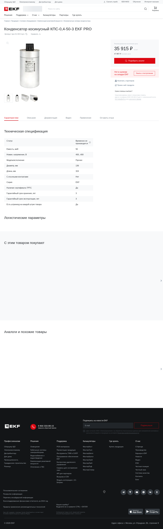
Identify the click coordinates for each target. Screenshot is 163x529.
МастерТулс (87, 450)
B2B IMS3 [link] (125, 2)
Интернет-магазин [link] (152, 2)
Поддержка (21, 15)
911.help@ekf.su (120, 99)
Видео (137, 460)
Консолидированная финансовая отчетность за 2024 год (25, 501)
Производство (140, 450)
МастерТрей (88, 460)
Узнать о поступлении (144, 73)
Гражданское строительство (15, 463)
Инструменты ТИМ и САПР (67, 453)
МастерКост (87, 447)
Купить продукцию (116, 447)
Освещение (35, 447)
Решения (8, 15)
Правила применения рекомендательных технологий (24, 507)
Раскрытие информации (12, 494)
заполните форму (135, 99)
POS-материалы (63, 447)
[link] (123, 492)
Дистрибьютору (45, 2)
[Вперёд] (161, 280)
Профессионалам (12, 441)
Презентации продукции (66, 450)
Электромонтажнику (27, 2)
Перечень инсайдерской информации (18, 497)
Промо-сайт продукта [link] (125, 85)
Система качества (142, 473)
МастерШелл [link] (88, 453)
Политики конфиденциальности (128, 433)
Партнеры (63, 15)
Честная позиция (142, 466)
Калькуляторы (49, 15)
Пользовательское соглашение (15, 490)
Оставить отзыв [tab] (107, 118)
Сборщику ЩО (10, 2)
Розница (7, 466)
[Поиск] (145, 9)
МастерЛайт (87, 463)
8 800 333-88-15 (46, 426)
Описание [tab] (31, 118)
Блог (137, 479)
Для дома (58, 2)
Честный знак (140, 470)
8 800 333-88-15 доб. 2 (134, 97)
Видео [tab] (68, 118)
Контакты (139, 476)
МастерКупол (88, 456)
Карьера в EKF (141, 453)
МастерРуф (87, 466)
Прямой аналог (13, 343)
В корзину (17, 305)
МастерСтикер (88, 470)
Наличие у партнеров (125, 81)
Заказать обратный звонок (47, 428)
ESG (137, 463)
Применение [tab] (85, 118)
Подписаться (18, 393)
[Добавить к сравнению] (39, 305)
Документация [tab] (50, 118)
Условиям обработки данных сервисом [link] (14, 513)
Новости (138, 456)
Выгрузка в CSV (63, 477)
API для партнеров (64, 473)
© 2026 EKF (9, 523)
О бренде (139, 447)
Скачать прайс (112, 2)
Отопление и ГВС (37, 467)
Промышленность (11, 460)
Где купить (77, 15)
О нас (35, 15)
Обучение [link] (137, 2)
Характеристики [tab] (11, 118)
